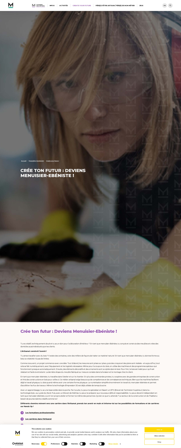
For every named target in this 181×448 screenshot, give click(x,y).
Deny (159, 442)
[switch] (64, 443)
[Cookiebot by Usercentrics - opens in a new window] (18, 443)
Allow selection (159, 436)
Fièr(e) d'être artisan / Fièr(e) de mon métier (115, 5)
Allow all (159, 430)
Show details (113, 444)
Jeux (141, 5)
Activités (63, 5)
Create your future (82, 5)
